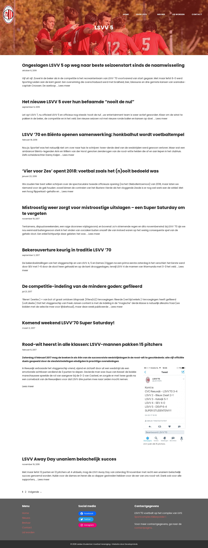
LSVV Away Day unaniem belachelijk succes (69, 459)
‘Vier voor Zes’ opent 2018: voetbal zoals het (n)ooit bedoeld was (90, 171)
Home (126, 14)
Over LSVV (141, 14)
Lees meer (64, 85)
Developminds (131, 544)
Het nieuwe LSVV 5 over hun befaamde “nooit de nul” (78, 102)
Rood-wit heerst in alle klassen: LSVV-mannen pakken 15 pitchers (92, 344)
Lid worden (178, 14)
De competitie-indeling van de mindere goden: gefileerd (82, 286)
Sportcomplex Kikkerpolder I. (150, 516)
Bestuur (26, 522)
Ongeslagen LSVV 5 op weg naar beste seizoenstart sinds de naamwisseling (103, 65)
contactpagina (143, 527)
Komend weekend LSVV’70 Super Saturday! (68, 323)
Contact (197, 14)
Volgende (35, 492)
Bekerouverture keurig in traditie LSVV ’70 (66, 250)
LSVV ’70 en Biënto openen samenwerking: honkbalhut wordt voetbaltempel (103, 134)
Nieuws (161, 14)
